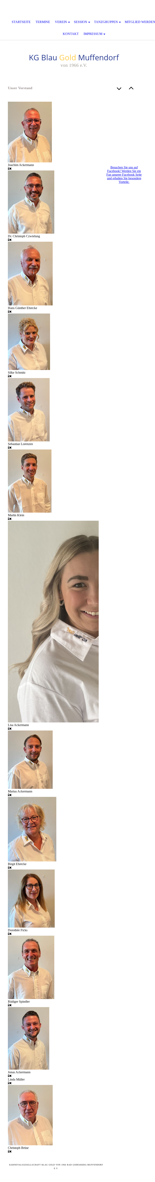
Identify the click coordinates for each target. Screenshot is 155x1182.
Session (80, 22)
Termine (43, 22)
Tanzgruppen (106, 22)
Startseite (21, 22)
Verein (61, 22)
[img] (77, 8)
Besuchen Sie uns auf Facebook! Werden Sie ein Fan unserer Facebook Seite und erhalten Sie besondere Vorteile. (124, 175)
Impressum (93, 34)
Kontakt (71, 34)
